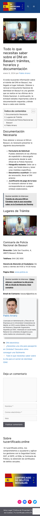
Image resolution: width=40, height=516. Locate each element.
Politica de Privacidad (21, 510)
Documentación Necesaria (17, 114)
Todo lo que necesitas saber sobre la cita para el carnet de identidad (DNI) (19, 359)
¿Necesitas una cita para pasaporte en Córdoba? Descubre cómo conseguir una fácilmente (20, 349)
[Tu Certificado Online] (14, 6)
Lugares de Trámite (14, 117)
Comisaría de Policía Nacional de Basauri (19, 121)
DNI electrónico (12, 343)
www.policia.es (21, 272)
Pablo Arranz (11, 125)
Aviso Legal (8, 510)
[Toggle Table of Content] (32, 111)
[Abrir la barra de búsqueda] (28, 6)
